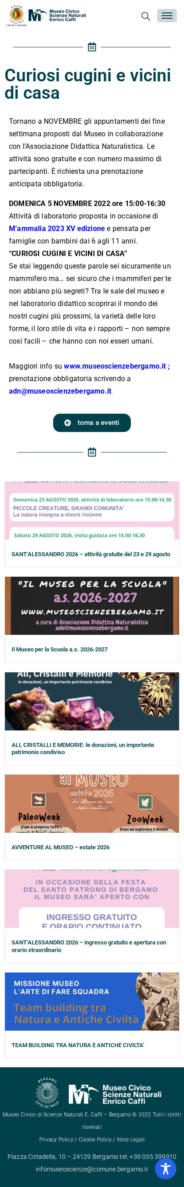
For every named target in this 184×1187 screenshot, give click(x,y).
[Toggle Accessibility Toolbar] (165, 1168)
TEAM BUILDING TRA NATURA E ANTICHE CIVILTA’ (78, 1045)
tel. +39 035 (137, 1156)
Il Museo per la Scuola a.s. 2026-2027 (60, 649)
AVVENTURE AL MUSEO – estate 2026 (60, 847)
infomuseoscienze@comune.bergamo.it (92, 1169)
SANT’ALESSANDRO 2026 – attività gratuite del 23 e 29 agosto (91, 554)
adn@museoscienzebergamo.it (61, 391)
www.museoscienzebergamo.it (115, 366)
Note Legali (131, 1140)
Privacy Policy (56, 1140)
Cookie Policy (95, 1140)
